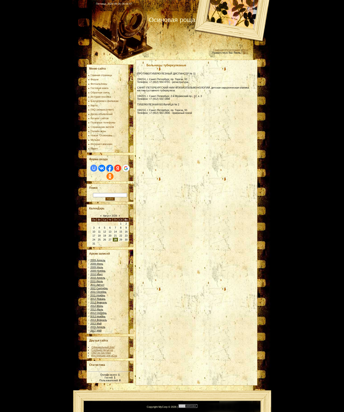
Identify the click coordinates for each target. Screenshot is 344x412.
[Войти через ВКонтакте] (101, 168)
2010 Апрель (97, 277)
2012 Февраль (98, 302)
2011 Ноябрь (97, 295)
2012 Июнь (96, 305)
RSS (245, 52)
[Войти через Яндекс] (117, 168)
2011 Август (97, 284)
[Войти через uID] (93, 168)
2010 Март (96, 274)
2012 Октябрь (98, 313)
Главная (218, 49)
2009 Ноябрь (98, 270)
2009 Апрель (97, 260)
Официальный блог (103, 347)
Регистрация (232, 49)
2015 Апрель (97, 327)
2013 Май (96, 323)
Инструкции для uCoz (104, 355)
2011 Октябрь (98, 291)
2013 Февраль (98, 320)
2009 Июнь (96, 263)
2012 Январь (98, 298)
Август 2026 (110, 215)
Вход (245, 49)
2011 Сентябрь (99, 288)
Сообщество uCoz (102, 350)
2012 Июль (96, 309)
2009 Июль (96, 267)
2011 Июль (96, 281)
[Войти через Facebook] (109, 168)
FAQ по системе (101, 352)
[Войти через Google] (126, 168)
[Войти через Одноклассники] (109, 176)
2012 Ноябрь (98, 316)
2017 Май (96, 330)
